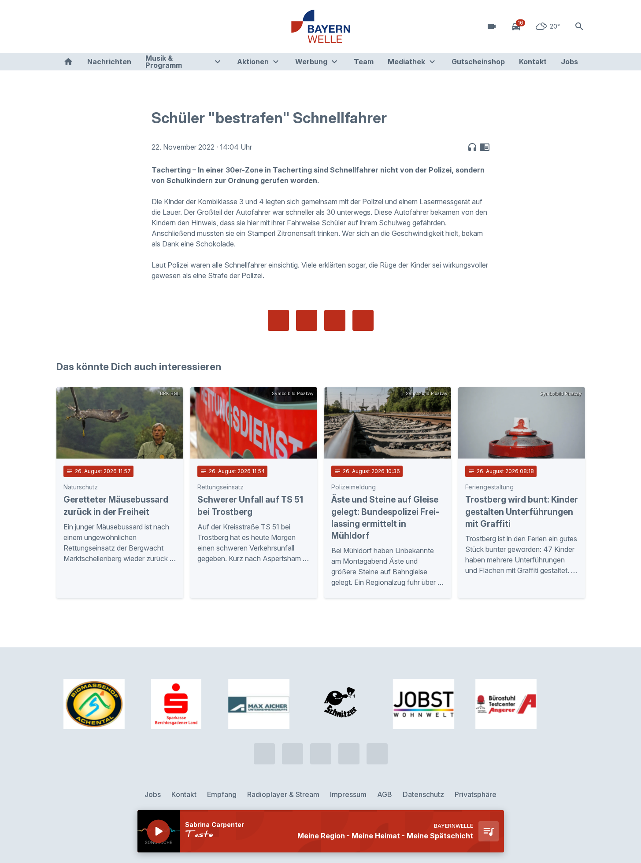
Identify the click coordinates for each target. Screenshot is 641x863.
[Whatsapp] (83, 26)
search (579, 26)
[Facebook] (100, 26)
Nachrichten (109, 61)
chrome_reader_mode (484, 147)
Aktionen (253, 61)
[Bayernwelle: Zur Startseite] (321, 26)
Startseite (68, 61)
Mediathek (406, 61)
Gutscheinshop (478, 61)
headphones (472, 147)
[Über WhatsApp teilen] (334, 320)
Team (364, 61)
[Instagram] (118, 26)
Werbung (311, 61)
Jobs (569, 61)
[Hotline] (65, 26)
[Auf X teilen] (306, 320)
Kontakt (533, 61)
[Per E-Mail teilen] (363, 320)
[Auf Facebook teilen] (278, 320)
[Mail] (136, 26)
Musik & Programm (163, 62)
